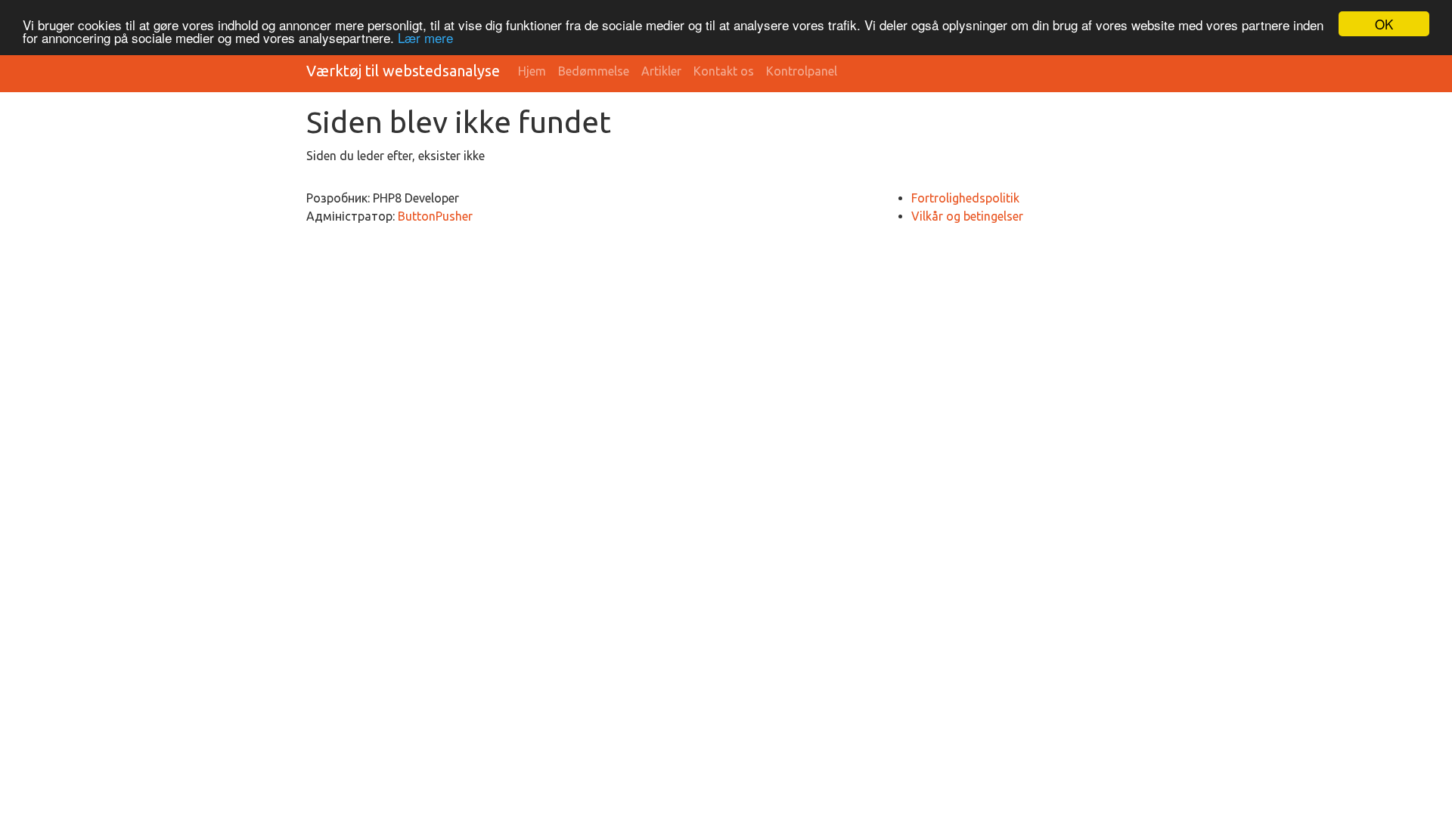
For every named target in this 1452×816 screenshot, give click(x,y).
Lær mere (425, 37)
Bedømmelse (593, 71)
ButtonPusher (435, 216)
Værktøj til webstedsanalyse (403, 70)
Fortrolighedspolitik (965, 198)
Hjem (532, 71)
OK (1384, 23)
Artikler (661, 71)
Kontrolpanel (801, 71)
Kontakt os (723, 71)
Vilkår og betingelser (967, 216)
